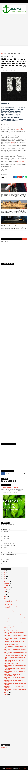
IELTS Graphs (6, 533)
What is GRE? (6, 559)
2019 (4, 574)
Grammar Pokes (6, 529)
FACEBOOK (7, 473)
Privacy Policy (4, 747)
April (5, 596)
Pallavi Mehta (7, 609)
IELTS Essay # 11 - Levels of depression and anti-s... (15, 690)
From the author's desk (8, 524)
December (7, 581)
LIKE (24, 473)
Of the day (5, 547)
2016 (4, 580)
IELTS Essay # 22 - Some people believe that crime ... (14, 606)
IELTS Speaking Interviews (9, 545)
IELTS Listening (6, 538)
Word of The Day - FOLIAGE (9, 487)
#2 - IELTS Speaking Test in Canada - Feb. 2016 (14, 658)
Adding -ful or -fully (9, 626)
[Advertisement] (14, 30)
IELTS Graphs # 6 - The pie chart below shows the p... (14, 687)
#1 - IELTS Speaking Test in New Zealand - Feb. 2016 (14, 669)
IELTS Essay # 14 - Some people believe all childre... (15, 666)
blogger (24, 238)
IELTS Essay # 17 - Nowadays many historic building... (15, 639)
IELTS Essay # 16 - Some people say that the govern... (15, 653)
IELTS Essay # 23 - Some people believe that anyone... (14, 600)
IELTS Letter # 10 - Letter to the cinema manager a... (14, 623)
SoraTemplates (9, 768)
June (5, 593)
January (6, 694)
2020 (4, 572)
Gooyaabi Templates (22, 768)
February (6, 692)
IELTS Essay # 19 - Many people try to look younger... (14, 628)
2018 (4, 576)
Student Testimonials (8, 552)
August (6, 589)
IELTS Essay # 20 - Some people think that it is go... (15, 620)
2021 (4, 570)
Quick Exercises (6, 550)
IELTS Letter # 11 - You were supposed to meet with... (14, 614)
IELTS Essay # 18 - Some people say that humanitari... (14, 633)
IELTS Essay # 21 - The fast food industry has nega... (14, 617)
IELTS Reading (6, 540)
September (7, 587)
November (7, 583)
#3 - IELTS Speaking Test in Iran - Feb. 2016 (15, 655)
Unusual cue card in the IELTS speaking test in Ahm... (14, 603)
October (6, 585)
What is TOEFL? (6, 563)
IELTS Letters (7, 53)
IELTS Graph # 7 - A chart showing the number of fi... (13, 681)
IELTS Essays (5, 531)
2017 (4, 578)
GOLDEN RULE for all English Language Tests (14, 642)
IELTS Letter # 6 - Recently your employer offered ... (14, 678)
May (5, 594)
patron (5, 128)
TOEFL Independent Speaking (9, 554)
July (5, 591)
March (5, 598)
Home (2, 53)
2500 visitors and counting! (11, 663)
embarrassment (21, 161)
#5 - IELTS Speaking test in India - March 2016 (14, 611)
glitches (13, 142)
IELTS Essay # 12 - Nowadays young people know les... (15, 684)
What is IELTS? (6, 561)
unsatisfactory (19, 129)
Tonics (4, 556)
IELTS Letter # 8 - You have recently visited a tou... (15, 650)
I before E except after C (10, 630)
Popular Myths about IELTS (11, 644)
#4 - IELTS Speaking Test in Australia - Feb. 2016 (15, 647)
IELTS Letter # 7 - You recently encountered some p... (12, 675)
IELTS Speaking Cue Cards (8, 543)
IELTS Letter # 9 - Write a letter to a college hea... (15, 636)
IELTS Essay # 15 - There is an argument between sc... (14, 661)
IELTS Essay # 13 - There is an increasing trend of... (14, 672)
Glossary (5, 527)
